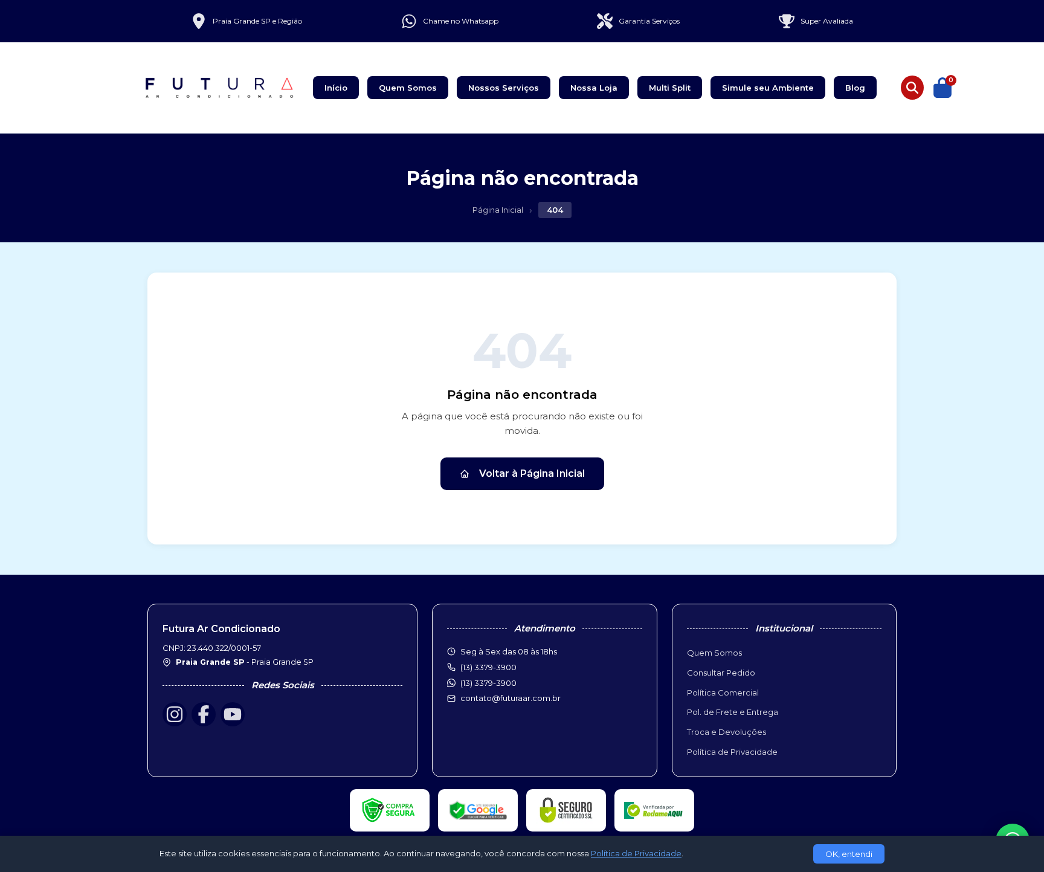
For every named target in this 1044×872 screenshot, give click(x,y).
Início (335, 87)
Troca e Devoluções (726, 732)
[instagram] (175, 714)
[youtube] (233, 714)
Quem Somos (408, 87)
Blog (855, 87)
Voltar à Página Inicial (532, 473)
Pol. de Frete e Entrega (732, 712)
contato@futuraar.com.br (510, 698)
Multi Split (670, 87)
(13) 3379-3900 (488, 683)
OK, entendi (848, 854)
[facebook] (204, 714)
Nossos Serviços (503, 87)
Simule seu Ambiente (768, 87)
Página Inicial (497, 210)
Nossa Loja (593, 87)
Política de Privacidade (732, 752)
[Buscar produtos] (912, 87)
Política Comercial (723, 692)
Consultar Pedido (721, 672)
